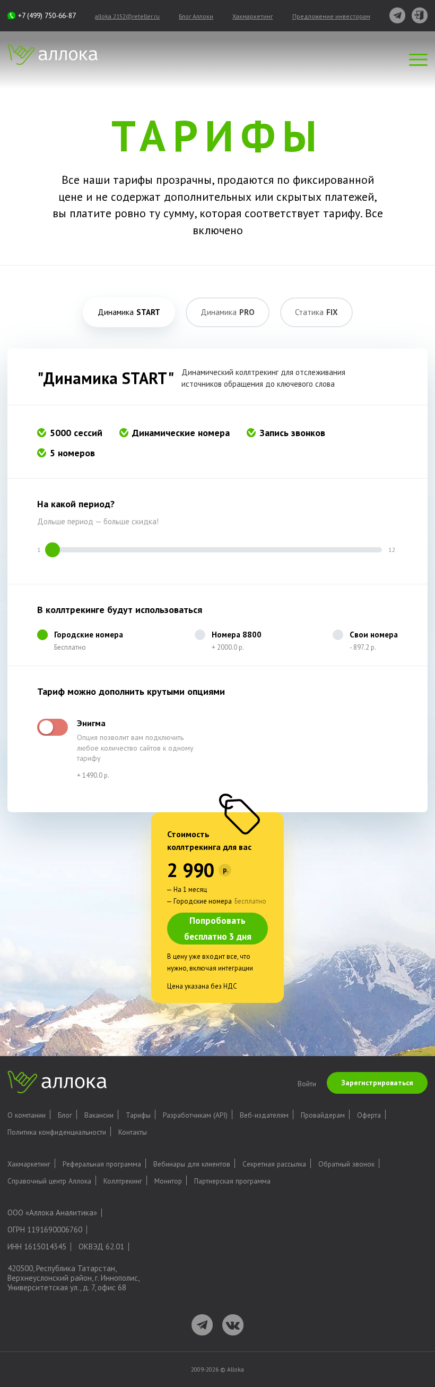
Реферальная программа (102, 1164)
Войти (307, 1083)
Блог (65, 1115)
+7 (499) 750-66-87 (47, 15)
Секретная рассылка (274, 1164)
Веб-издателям (264, 1115)
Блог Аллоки (196, 16)
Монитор (168, 1181)
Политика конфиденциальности (56, 1132)
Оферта (369, 1115)
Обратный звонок (346, 1164)
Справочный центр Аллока (49, 1181)
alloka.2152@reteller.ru (127, 16)
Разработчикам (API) (195, 1115)
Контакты (132, 1132)
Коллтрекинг (122, 1181)
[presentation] (129, 312)
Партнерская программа (232, 1181)
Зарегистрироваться (377, 1082)
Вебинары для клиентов (191, 1164)
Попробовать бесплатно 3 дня (217, 928)
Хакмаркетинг (252, 16)
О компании (26, 1115)
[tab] (129, 312)
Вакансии (99, 1115)
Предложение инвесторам (331, 16)
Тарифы (138, 1115)
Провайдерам (323, 1115)
